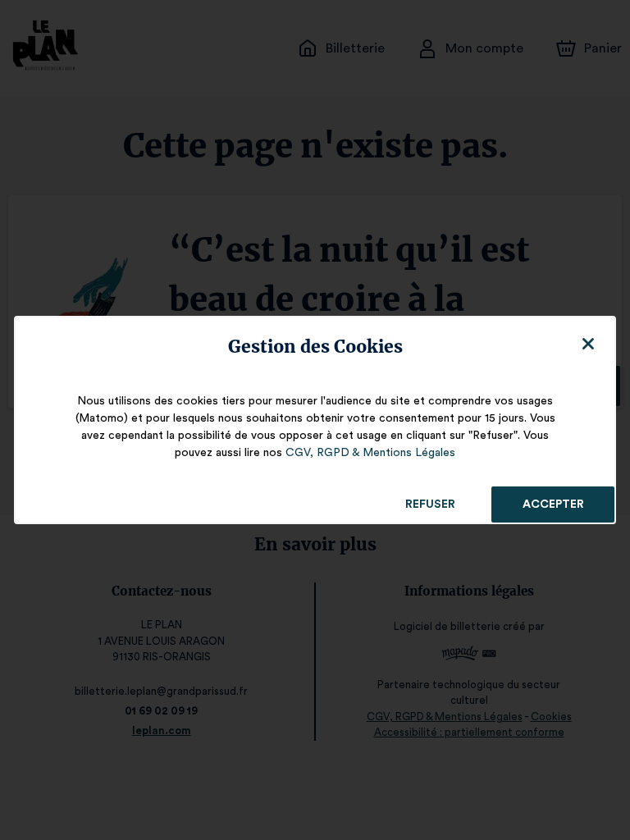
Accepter (553, 504)
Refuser (430, 504)
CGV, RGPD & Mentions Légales (370, 453)
